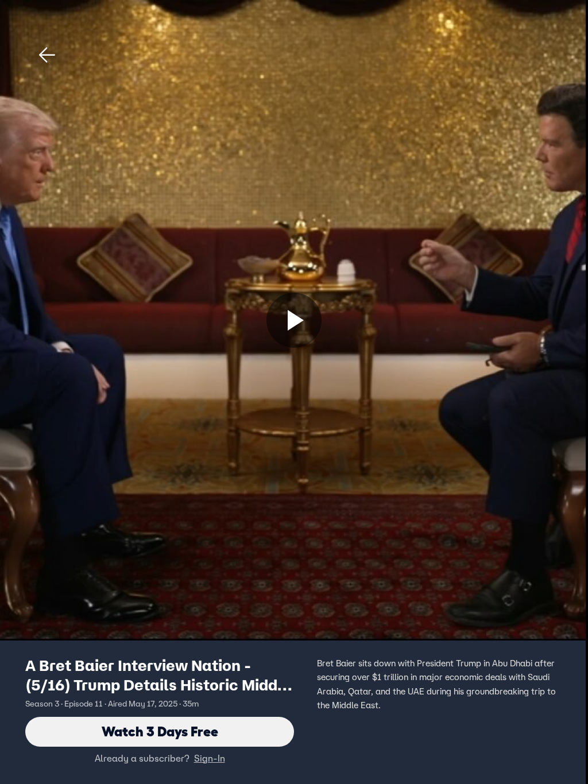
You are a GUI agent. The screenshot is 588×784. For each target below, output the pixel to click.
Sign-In (209, 758)
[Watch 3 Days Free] (294, 320)
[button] (47, 55)
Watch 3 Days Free (160, 731)
